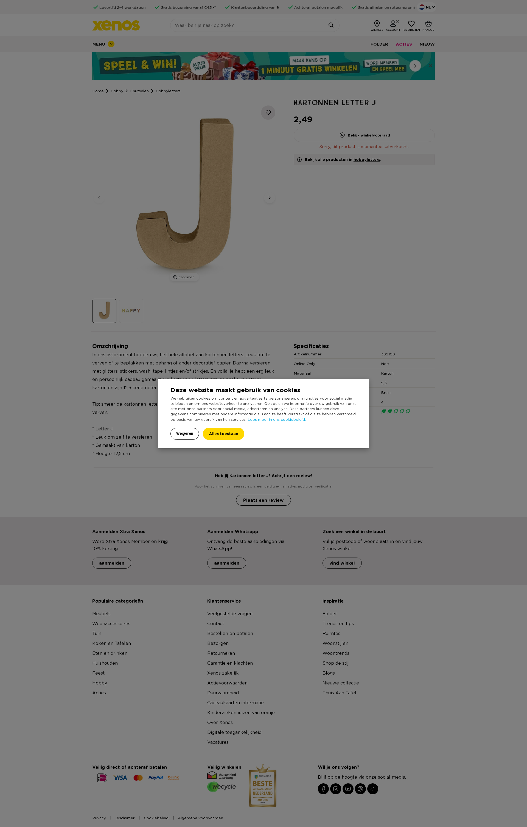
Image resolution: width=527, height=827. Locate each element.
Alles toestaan (223, 433)
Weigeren (184, 433)
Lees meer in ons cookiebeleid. (277, 419)
